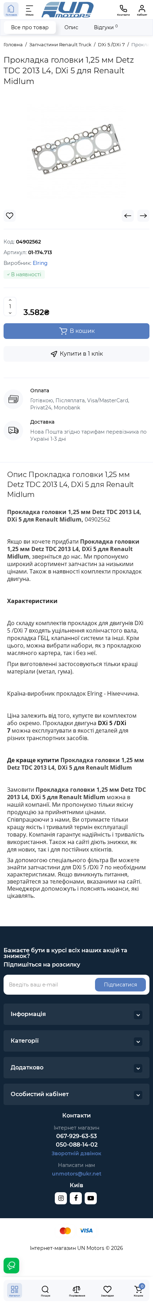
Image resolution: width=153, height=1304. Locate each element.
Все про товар (30, 27)
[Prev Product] (128, 216)
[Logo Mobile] (68, 10)
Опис (71, 27)
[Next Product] (143, 216)
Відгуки (106, 27)
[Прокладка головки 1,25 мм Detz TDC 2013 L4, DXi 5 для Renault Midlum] (76, 151)
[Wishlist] (10, 216)
